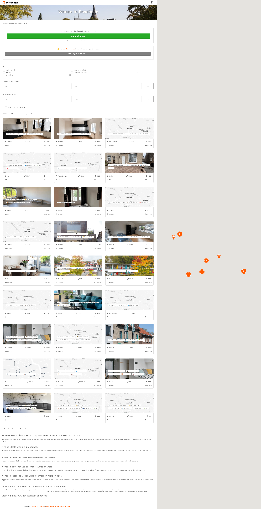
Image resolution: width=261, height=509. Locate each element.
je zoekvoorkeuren (69, 49)
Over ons (42, 506)
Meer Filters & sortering (16, 107)
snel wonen (26, 506)
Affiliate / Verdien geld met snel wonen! (58, 506)
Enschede (23, 23)
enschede (19, 435)
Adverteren (34, 506)
